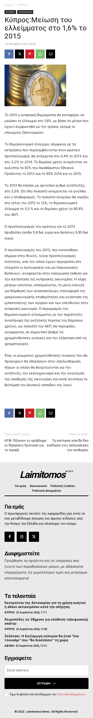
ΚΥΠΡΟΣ (23, 5)
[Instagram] (22, 537)
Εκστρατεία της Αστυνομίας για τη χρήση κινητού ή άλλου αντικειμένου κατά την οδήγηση (45, 605)
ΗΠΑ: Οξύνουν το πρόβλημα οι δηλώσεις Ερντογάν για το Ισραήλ (25, 445)
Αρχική (9, 5)
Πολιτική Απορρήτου (71, 694)
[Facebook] (9, 54)
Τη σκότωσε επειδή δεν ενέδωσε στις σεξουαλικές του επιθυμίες (67, 445)
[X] (19, 54)
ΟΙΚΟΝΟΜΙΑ (25, 12)
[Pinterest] (29, 54)
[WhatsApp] (40, 54)
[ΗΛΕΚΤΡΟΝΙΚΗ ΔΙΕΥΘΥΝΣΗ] (50, 54)
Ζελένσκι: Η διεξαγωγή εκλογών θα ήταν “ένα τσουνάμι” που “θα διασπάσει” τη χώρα (42, 638)
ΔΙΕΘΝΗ (9, 645)
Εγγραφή (44, 683)
